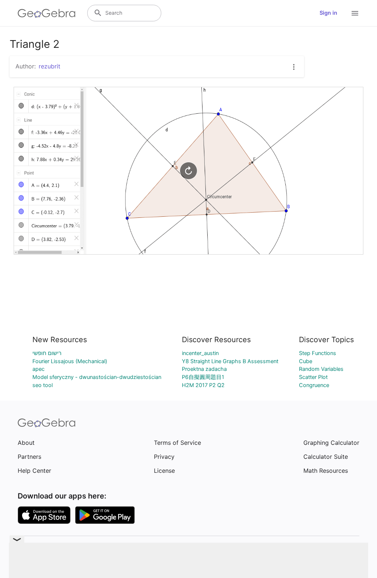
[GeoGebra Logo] (46, 13)
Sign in (328, 13)
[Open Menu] (354, 13)
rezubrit (49, 66)
